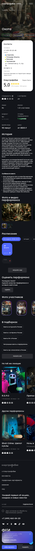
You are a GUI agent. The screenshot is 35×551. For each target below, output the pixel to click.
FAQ (3, 489)
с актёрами (7, 35)
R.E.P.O (5, 395)
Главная (5, 10)
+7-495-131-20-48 (10, 50)
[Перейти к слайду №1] (4, 225)
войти (18, 4)
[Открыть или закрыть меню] (31, 4)
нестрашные (18, 35)
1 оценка (22, 118)
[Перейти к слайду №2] (10, 225)
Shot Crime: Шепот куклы (12, 445)
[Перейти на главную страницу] (8, 4)
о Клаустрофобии (9, 471)
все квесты (6, 476)
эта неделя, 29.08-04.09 (11, 239)
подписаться (28, 504)
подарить (25, 547)
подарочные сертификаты (12, 480)
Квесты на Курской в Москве (12, 327)
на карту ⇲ (8, 68)
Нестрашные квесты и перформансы (15, 344)
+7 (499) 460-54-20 (11, 518)
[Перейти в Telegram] (23, 4)
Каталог (12, 10)
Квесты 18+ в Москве (10, 338)
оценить (7, 290)
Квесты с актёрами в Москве (12, 333)
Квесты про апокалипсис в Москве (14, 350)
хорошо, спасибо (10, 540)
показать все (17, 356)
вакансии (5, 485)
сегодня (26, 239)
